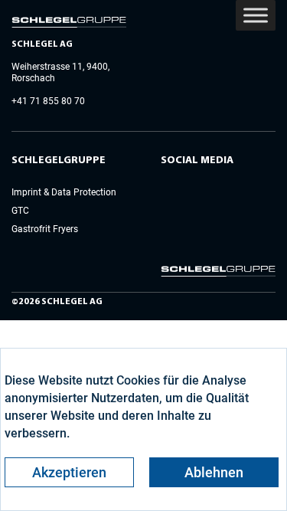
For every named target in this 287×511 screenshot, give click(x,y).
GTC (20, 210)
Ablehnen (213, 472)
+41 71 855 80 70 (48, 101)
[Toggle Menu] (255, 15)
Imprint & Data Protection (63, 192)
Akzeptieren (69, 472)
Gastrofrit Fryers (44, 229)
